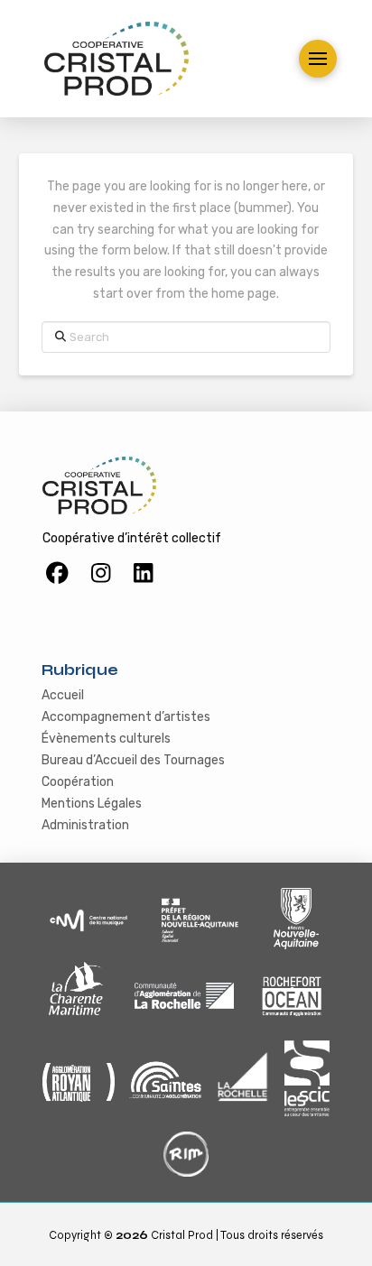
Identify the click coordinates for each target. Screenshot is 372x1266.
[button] (318, 59)
